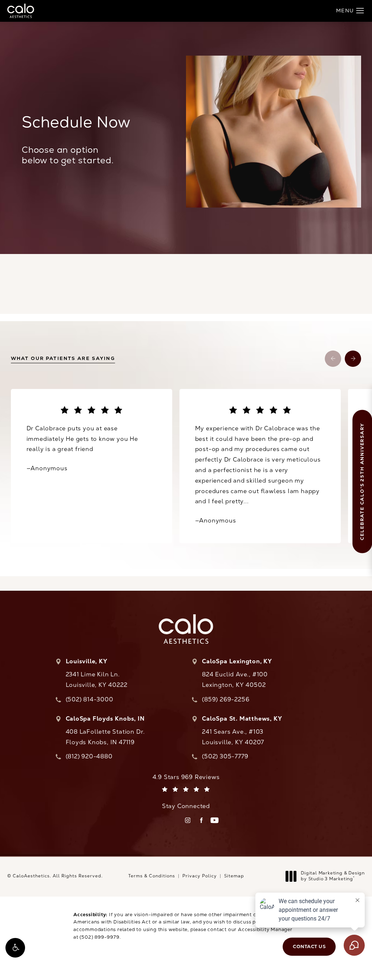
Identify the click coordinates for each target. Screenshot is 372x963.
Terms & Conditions (151, 876)
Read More (260, 466)
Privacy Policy (199, 876)
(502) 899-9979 (99, 937)
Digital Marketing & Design (332, 876)
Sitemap (234, 876)
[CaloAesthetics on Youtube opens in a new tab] (214, 820)
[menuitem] (188, 820)
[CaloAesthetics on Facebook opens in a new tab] (201, 820)
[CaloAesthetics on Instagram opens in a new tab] (188, 820)
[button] (15, 948)
